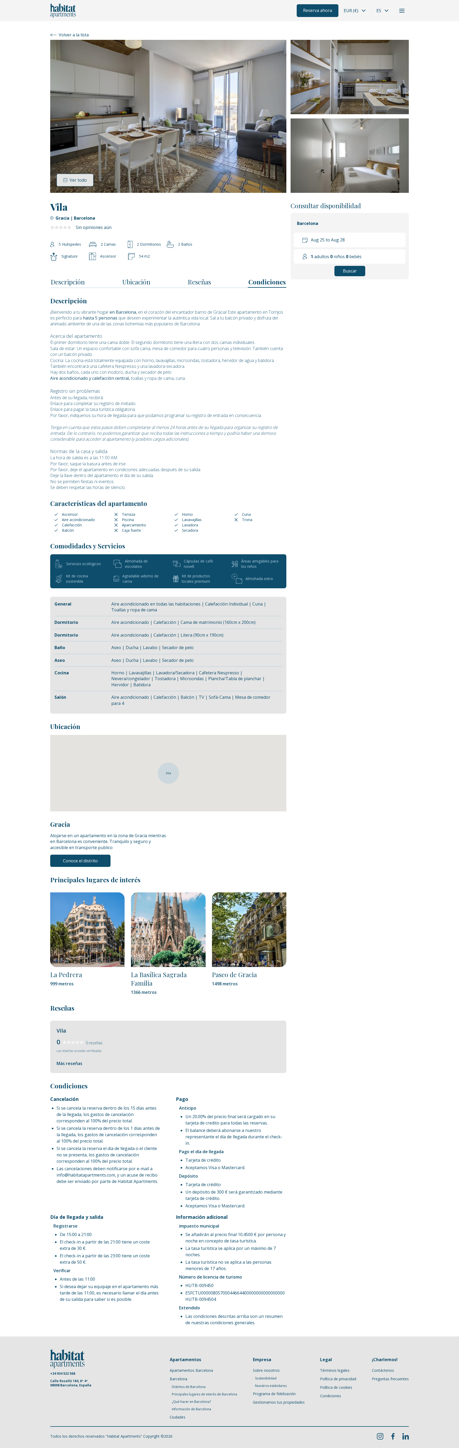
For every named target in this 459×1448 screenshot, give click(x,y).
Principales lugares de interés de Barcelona (204, 1394)
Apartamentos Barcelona (191, 1370)
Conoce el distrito (80, 861)
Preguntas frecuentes (390, 1378)
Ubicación (136, 282)
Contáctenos (383, 1370)
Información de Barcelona (191, 1409)
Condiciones (267, 282)
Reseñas (199, 282)
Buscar (350, 271)
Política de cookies (336, 1387)
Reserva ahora (317, 10)
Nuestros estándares (271, 1386)
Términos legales (335, 1370)
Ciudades (177, 1417)
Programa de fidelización (274, 1393)
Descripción (68, 282)
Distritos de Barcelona (189, 1387)
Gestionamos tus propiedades (279, 1402)
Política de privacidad (338, 1378)
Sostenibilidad (266, 1378)
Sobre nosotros (266, 1370)
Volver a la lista (74, 35)
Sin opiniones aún (94, 227)
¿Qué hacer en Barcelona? (191, 1402)
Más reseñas (69, 1063)
